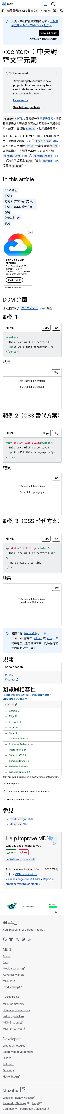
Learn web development (18, 1051)
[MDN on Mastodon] (23, 939)
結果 (7, 362)
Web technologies (14, 1045)
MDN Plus (9, 981)
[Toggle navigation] (60, 4)
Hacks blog (10, 1076)
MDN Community (13, 1004)
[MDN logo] (10, 923)
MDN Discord (11, 1022)
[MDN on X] (17, 939)
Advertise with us (13, 974)
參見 (7, 223)
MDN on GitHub (13, 1028)
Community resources (16, 1010)
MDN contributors (26, 874)
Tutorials (8, 1064)
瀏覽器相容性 (12, 217)
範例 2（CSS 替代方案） (19, 201)
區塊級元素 (46, 118)
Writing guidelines (13, 1016)
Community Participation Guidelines (25, 1108)
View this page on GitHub (21, 879)
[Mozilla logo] (14, 1089)
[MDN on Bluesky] (11, 939)
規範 (7, 212)
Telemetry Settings (14, 1103)
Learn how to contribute (20, 859)
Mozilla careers (12, 968)
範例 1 (8, 195)
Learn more (20, 100)
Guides (7, 1058)
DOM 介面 (10, 190)
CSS (28, 141)
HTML (21, 118)
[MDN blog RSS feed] (29, 939)
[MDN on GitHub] (5, 939)
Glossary (8, 1070)
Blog (6, 962)
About (6, 956)
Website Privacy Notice (17, 1097)
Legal (35, 1103)
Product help (11, 987)
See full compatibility (26, 107)
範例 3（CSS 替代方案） (19, 206)
